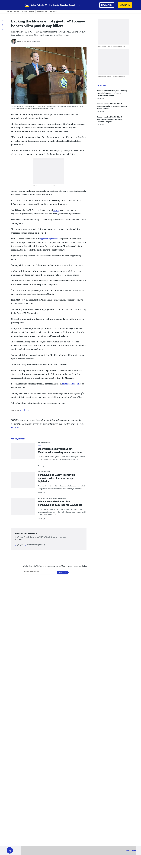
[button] (10, 850)
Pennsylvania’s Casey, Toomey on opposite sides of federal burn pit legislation (56, 478)
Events (56, 5)
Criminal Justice (28, 12)
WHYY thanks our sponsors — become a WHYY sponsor (46, 186)
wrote (56, 210)
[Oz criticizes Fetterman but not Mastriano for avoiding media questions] (23, 452)
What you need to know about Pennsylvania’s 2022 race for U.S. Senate (60, 503)
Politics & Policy (13, 12)
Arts (50, 5)
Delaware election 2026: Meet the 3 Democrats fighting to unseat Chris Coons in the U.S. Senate (112, 106)
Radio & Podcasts (37, 5)
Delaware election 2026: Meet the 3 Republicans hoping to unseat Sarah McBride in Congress (110, 119)
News (27, 5)
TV (46, 5)
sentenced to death (70, 384)
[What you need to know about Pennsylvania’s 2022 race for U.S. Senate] (23, 507)
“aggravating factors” (48, 238)
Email (29, 410)
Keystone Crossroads (46, 498)
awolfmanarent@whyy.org (36, 544)
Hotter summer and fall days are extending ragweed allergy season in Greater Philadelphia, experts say (112, 92)
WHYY (12, 5)
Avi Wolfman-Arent (25, 41)
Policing (53, 12)
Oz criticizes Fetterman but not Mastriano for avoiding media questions (60, 450)
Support (72, 5)
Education (64, 5)
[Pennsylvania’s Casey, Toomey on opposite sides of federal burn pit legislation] (23, 481)
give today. (16, 427)
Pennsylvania (42, 12)
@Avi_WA (20, 544)
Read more (18, 540)
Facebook (20, 410)
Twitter (25, 410)
